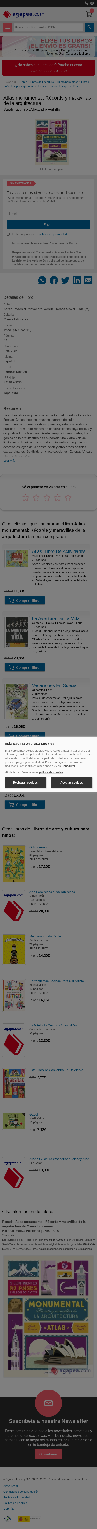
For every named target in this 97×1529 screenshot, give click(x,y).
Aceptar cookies (71, 782)
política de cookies (51, 772)
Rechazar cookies (25, 782)
